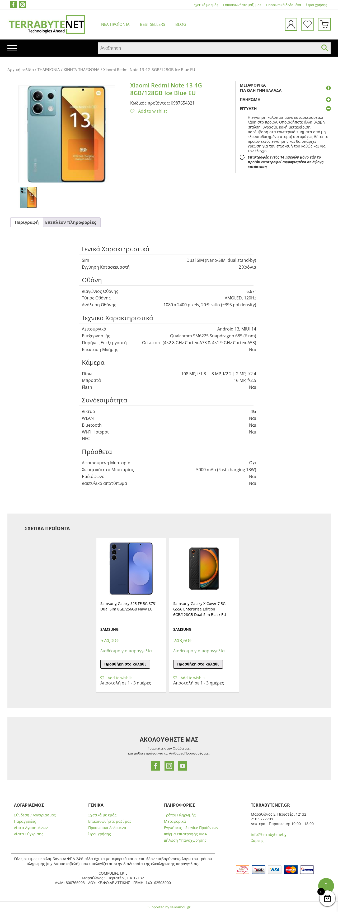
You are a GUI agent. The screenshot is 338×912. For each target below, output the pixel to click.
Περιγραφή (27, 222)
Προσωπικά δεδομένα (283, 5)
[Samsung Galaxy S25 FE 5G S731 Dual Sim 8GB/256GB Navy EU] (131, 568)
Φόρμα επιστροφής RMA (185, 834)
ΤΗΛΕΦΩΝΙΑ (48, 69)
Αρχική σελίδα (20, 69)
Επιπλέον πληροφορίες (70, 222)
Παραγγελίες (25, 821)
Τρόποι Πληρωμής (180, 815)
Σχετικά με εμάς (206, 5)
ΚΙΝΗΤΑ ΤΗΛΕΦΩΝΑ (82, 69)
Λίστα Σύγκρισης (28, 834)
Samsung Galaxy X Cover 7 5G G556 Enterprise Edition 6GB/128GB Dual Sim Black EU (199, 609)
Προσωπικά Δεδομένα (107, 827)
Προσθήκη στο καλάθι (125, 664)
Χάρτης (257, 840)
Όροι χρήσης (316, 5)
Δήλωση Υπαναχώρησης (185, 840)
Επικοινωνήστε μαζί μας (242, 5)
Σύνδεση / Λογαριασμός (35, 815)
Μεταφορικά (175, 821)
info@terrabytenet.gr (269, 834)
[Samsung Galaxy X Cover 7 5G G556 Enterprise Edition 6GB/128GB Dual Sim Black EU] (204, 568)
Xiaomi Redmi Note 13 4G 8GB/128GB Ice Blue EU (166, 89)
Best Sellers (152, 24)
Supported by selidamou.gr (169, 907)
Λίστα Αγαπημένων (31, 827)
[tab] (26, 222)
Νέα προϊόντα (115, 24)
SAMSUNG (109, 629)
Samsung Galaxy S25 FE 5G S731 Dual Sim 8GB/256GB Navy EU (128, 606)
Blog (180, 24)
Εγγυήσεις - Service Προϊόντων (191, 827)
